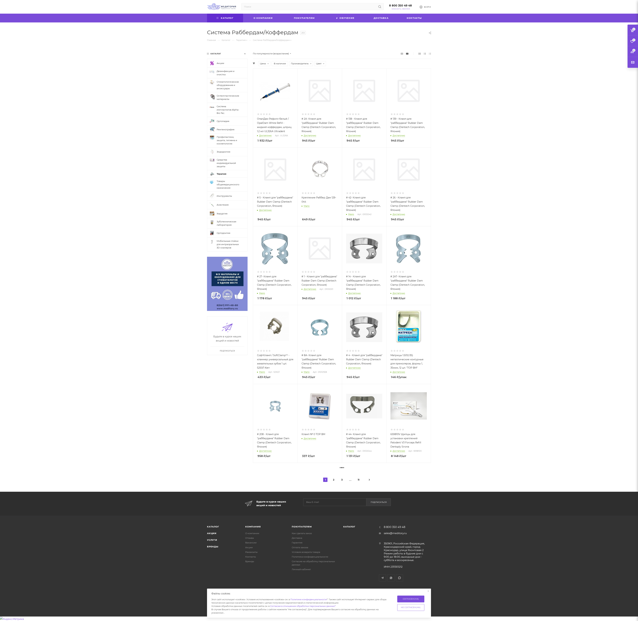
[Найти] (380, 6)
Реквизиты (251, 552)
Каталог (213, 526)
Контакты (250, 556)
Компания (253, 526)
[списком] (425, 53)
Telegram (382, 577)
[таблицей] (430, 53)
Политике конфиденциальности (308, 599)
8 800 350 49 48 (400, 5)
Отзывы (249, 538)
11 (358, 479)
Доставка (297, 538)
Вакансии (251, 542)
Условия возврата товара (306, 552)
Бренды (212, 546)
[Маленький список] (402, 53)
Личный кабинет (301, 569)
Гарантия (297, 542)
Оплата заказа (300, 547)
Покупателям (302, 526)
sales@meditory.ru (395, 533)
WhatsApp (391, 577)
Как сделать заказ (302, 533)
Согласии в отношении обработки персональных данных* (303, 606)
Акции (211, 533)
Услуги (212, 540)
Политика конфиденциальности (310, 556)
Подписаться (379, 502)
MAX (399, 577)
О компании (252, 533)
